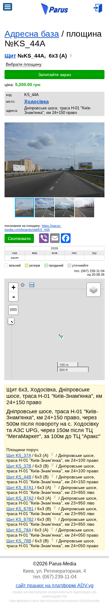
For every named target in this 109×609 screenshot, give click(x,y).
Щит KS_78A (18, 529)
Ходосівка (36, 101)
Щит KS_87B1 (20, 508)
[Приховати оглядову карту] (12, 322)
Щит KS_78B (18, 540)
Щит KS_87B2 (20, 519)
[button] (99, 127)
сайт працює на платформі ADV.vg (55, 585)
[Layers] (93, 289)
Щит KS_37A (18, 455)
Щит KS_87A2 (20, 498)
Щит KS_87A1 (20, 487)
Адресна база (32, 33)
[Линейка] (13, 309)
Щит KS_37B (18, 466)
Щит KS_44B (18, 476)
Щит (10, 56)
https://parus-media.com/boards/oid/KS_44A (33, 227)
